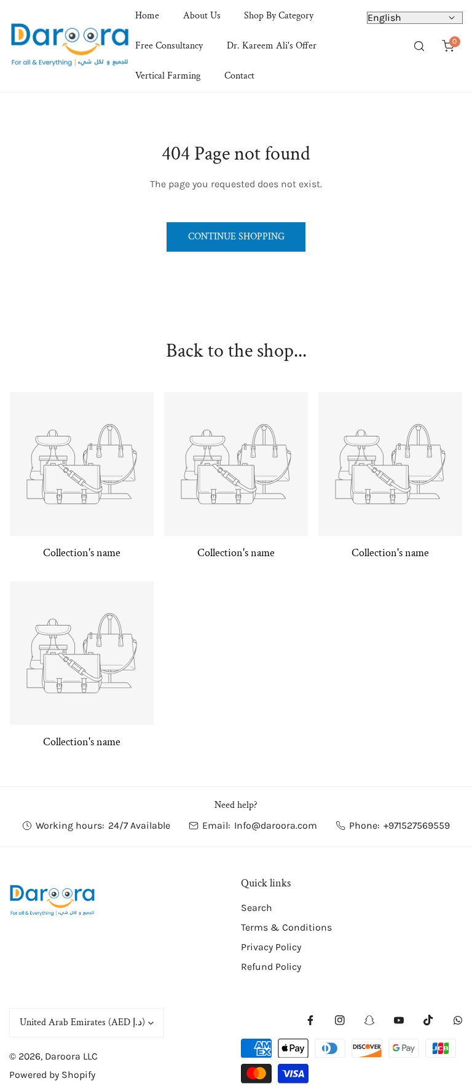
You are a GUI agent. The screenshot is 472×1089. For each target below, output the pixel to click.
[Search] (419, 46)
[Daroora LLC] (70, 46)
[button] (447, 46)
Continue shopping (236, 236)
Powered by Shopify (52, 1074)
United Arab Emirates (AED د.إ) (82, 1022)
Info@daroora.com (275, 825)
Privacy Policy (271, 947)
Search (256, 907)
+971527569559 (417, 825)
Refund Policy (271, 966)
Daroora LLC (71, 1056)
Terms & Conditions (286, 927)
